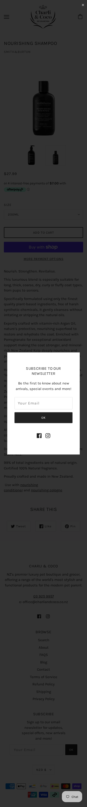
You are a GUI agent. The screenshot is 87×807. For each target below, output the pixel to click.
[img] (39, 435)
